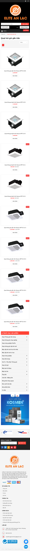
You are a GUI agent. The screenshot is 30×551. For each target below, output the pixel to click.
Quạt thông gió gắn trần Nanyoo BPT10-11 (15, 165)
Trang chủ (5, 488)
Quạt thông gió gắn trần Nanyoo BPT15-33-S (15, 290)
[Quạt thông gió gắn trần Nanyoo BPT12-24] (15, 121)
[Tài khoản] (25, 1)
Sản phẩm (5, 490)
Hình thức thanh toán (7, 500)
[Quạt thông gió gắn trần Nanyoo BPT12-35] (15, 90)
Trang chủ (3, 34)
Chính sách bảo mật (7, 520)
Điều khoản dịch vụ (7, 505)
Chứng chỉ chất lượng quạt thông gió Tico (11, 522)
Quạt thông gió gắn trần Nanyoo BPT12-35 (15, 102)
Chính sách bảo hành (7, 513)
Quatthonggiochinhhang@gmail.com (13, 536)
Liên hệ (4, 495)
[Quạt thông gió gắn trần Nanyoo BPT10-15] (15, 184)
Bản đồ (4, 507)
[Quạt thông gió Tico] (15, 12)
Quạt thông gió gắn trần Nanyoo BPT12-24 (15, 133)
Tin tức (4, 493)
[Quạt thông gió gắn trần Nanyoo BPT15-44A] (15, 59)
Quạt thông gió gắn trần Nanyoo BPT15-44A (15, 70)
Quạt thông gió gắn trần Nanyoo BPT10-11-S (15, 227)
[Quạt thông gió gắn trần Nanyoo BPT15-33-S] (15, 278)
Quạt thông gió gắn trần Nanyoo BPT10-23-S (15, 259)
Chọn (21, 42)
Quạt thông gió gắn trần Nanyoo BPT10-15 (15, 196)
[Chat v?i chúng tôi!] (26, 542)
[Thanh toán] (28, 1)
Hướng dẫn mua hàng (7, 503)
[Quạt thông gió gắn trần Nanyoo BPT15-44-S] (15, 309)
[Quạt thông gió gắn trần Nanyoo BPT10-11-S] (15, 215)
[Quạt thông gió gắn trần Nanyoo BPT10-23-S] (15, 247)
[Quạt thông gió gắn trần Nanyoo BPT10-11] (15, 153)
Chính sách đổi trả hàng (8, 515)
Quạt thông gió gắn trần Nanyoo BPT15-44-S (15, 321)
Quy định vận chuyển (7, 517)
